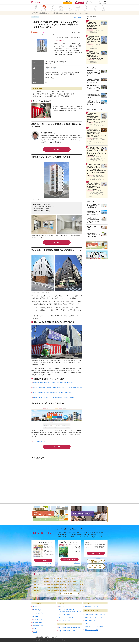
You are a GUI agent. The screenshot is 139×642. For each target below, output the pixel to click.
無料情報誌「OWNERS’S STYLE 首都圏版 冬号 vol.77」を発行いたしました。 (64, 578)
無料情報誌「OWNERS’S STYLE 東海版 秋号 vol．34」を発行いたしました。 (64, 590)
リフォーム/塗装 (52, 10)
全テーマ (36, 10)
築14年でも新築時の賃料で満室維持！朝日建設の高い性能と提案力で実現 (52, 392)
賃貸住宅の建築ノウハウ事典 (67, 631)
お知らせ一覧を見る (69, 593)
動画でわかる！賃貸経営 (91, 606)
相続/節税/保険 (86, 10)
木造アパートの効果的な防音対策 (66, 609)
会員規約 (64, 640)
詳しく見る (51, 563)
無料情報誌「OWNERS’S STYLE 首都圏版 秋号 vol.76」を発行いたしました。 (64, 587)
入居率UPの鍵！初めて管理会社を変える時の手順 (70, 611)
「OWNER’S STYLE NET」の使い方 (95, 614)
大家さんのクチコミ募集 (91, 630)
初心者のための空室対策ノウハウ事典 (69, 627)
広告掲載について (41, 640)
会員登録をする (43, 560)
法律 (95, 10)
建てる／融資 (37, 610)
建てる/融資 (44, 10)
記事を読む (62, 606)
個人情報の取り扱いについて (53, 640)
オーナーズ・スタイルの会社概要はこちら (95, 561)
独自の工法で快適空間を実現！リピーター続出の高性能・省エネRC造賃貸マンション (55, 397)
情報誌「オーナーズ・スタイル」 (94, 617)
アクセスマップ (50, 69)
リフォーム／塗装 (38, 613)
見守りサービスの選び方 (64, 614)
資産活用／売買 (37, 622)
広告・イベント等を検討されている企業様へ (95, 566)
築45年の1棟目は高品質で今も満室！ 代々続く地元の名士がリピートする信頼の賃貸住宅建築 (57, 387)
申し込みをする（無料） (69, 559)
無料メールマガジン (90, 620)
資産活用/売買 (78, 10)
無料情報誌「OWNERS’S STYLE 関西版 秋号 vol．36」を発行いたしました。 (64, 584)
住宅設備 (61, 10)
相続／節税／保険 (38, 625)
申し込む (57, 149)
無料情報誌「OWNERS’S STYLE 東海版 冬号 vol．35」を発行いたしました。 (64, 581)
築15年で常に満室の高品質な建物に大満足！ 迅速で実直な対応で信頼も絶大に (53, 383)
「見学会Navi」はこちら (39, 441)
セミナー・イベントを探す (66, 617)
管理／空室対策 (37, 619)
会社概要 (87, 623)
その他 (103, 10)
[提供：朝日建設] (78, 17)
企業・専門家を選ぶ (64, 620)
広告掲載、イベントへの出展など (94, 627)
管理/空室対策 (69, 10)
